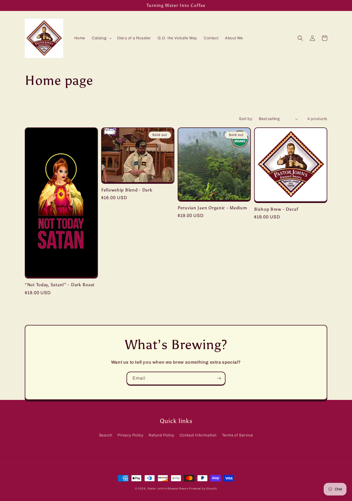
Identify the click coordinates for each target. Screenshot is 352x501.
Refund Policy (161, 435)
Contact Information (198, 435)
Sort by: (246, 119)
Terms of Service (237, 435)
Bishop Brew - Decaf (276, 209)
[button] (101, 38)
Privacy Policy (130, 435)
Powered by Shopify (203, 488)
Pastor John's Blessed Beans (167, 488)
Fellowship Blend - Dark (127, 190)
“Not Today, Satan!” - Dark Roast (60, 284)
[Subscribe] (219, 378)
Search (105, 435)
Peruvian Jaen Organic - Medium (212, 207)
